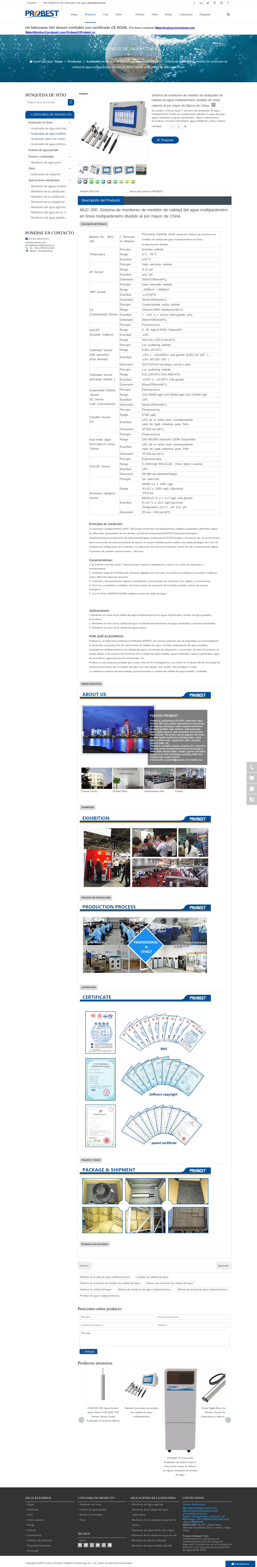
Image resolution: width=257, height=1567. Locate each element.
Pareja (168, 14)
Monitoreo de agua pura (46, 162)
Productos (90, 14)
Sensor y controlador (41, 156)
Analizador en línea (40, 122)
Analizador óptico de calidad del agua (52, 138)
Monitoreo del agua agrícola (48, 207)
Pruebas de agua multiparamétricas (100, 1295)
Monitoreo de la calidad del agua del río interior (52, 196)
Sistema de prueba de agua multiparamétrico (202, 1289)
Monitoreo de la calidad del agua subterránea (52, 201)
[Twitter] (92, 1545)
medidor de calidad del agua (152, 1277)
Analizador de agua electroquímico (52, 128)
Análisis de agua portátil (43, 150)
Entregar (90, 1351)
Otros (31, 168)
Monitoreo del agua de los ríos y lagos (52, 212)
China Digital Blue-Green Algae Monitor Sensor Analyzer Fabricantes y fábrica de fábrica (180, 1412)
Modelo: (84, 191)
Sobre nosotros (35, 1519)
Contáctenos (185, 14)
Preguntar (167, 140)
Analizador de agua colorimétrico (51, 144)
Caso (105, 14)
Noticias (139, 14)
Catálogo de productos (39, 1540)
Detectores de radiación (46, 174)
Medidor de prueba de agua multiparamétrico (105, 1277)
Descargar (33, 1550)
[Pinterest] (110, 1545)
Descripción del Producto (100, 200)
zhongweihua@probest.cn (39, 245)
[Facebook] (80, 1545)
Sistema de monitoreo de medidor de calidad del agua (110, 1283)
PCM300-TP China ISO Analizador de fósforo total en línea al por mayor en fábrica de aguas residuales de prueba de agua (141, 1466)
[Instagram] (104, 1545)
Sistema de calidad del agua (95, 1289)
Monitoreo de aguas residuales (50, 186)
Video (154, 14)
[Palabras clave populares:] (71, 102)
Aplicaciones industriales (43, 180)
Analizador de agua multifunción (51, 133)
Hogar (74, 14)
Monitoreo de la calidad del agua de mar (52, 191)
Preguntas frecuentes (39, 1545)
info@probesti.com (35, 242)
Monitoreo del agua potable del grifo (52, 217)
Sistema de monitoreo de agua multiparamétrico (144, 1289)
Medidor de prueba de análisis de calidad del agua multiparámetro (103, 1412)
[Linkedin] (86, 1545)
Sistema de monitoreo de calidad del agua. (170, 1283)
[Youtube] (98, 1545)
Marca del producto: (141, 191)
